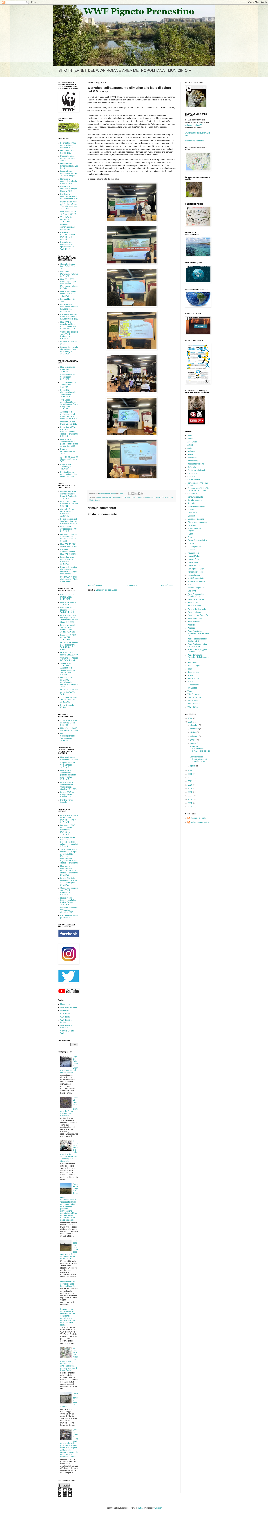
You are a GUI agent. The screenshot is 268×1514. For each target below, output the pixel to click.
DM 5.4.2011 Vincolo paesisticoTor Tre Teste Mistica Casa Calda (69, 646)
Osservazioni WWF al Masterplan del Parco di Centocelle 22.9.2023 (68, 495)
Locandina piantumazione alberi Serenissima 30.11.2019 (69, 393)
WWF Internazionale (68, 1007)
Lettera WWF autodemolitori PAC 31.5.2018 (68, 529)
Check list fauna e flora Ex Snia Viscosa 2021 (69, 266)
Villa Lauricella (194, 704)
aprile (192, 766)
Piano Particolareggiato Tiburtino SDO (197, 650)
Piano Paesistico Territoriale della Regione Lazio (198, 633)
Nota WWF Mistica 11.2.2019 (68, 603)
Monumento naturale (196, 581)
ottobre (193, 732)
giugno (193, 740)
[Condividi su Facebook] (138, 493)
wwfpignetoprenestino (200, 822)
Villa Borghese (194, 694)
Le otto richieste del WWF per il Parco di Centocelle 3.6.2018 (68, 521)
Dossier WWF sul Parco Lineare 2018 (68, 423)
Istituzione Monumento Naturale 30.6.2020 (69, 274)
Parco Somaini (155, 497)
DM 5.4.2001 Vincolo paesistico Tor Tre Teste (69, 692)
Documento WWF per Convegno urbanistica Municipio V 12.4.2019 (67, 829)
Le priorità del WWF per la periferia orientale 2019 (68, 145)
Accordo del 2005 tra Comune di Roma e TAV (69, 459)
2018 (190, 792)
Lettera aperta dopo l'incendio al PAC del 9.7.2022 (69, 504)
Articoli (190, 445)
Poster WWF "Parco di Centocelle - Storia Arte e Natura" (69, 579)
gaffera (140, 1508)
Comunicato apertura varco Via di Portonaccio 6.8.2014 (69, 335)
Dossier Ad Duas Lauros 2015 (67, 152)
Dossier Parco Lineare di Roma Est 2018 (69, 166)
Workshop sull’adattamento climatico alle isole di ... (200, 749)
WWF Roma (65, 1017)
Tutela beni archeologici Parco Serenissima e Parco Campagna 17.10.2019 (69, 404)
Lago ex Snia (193, 559)
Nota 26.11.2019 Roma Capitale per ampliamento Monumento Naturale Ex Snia (69, 283)
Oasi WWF (192, 591)
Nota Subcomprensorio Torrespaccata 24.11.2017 (67, 736)
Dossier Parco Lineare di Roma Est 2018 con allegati (69, 173)
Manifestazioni (194, 575)
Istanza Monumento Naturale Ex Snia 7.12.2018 (68, 293)
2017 (190, 796)
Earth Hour (192, 513)
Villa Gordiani (193, 701)
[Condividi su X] (135, 493)
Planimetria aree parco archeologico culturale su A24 (68, 474)
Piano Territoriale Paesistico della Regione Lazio (198, 657)
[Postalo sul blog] (132, 493)
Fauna (190, 534)
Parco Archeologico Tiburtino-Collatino (196, 595)
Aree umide (192, 442)
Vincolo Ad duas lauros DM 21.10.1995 (67, 219)
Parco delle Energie (196, 599)
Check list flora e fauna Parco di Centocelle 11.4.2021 (67, 512)
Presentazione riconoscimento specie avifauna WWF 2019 (67, 245)
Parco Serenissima (195, 618)
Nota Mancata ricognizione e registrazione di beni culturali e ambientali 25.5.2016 (69, 870)
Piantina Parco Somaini (66, 801)
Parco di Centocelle (196, 603)
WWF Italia (64, 1010)
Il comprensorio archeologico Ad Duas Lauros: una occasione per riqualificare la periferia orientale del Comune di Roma (67, 1317)
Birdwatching (193, 461)
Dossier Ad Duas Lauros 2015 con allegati (67, 158)
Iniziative (191, 550)
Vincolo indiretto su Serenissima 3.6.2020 (68, 384)
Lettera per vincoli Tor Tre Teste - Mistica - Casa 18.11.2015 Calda (67, 628)
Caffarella (192, 467)
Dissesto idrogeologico (197, 506)
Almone (191, 438)
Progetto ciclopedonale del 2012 (67, 451)
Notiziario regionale (196, 588)
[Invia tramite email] (130, 493)
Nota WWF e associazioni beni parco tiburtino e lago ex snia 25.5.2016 (69, 325)
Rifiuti (190, 669)
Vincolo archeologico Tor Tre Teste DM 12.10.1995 (69, 699)
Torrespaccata (167, 497)
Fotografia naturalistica (197, 540)
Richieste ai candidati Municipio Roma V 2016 (68, 189)
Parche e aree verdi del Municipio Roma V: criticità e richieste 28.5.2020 (69, 205)
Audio (190, 448)
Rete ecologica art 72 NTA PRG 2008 (68, 213)
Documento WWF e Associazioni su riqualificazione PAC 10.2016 (68, 537)
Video (190, 691)
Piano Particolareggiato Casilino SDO (197, 640)
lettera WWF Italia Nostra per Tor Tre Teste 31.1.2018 (68, 610)
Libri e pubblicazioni (196, 569)
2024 (190, 770)
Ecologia (191, 516)
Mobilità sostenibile (196, 578)
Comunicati (192, 494)
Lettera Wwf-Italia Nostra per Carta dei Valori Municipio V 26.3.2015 (68, 881)
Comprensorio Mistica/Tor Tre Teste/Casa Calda (198, 489)
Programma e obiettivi (194, 141)
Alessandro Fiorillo (198, 818)
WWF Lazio (65, 1014)
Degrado (191, 503)
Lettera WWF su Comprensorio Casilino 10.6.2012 (68, 794)
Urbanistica (192, 688)
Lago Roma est (194, 565)
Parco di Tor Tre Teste (197, 609)
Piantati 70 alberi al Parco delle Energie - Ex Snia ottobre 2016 (69, 316)
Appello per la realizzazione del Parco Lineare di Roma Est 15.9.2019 (69, 415)
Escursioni (192, 525)
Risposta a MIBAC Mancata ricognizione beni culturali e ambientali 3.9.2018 (69, 431)
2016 (190, 799)
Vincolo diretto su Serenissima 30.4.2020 (67, 377)
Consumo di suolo (195, 497)
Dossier (191, 509)
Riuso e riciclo (193, 672)
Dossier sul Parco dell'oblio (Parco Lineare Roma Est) (68, 1284)
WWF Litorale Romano (66, 1026)
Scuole (190, 675)
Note (190, 584)
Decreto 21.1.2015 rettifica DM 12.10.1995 (68, 637)
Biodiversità (192, 457)
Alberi (190, 435)
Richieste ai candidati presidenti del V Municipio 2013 (69, 196)
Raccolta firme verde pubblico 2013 (69, 916)
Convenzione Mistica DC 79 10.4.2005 (69, 659)
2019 (190, 788)
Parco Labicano (194, 612)
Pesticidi (191, 625)
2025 (190, 722)
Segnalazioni (193, 678)
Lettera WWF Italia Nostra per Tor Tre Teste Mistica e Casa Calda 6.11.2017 (69, 618)
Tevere (190, 681)
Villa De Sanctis (94, 500)
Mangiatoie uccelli (195, 572)
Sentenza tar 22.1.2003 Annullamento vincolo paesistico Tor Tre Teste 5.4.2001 (67, 669)
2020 (190, 785)
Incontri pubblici (144, 497)
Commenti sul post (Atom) (106, 590)
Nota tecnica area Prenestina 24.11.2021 (67, 369)
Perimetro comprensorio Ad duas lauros (67, 227)
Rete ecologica (194, 666)
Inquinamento (193, 553)
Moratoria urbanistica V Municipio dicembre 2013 (69, 910)
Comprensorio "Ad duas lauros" (125, 497)
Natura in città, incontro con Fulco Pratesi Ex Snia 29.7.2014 (68, 901)
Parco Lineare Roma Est (198, 615)
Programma (192, 663)
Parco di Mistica (194, 606)
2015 (190, 803)
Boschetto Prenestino (196, 464)
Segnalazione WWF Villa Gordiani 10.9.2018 (68, 765)
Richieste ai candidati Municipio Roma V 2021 (68, 181)
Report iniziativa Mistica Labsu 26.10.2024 (67, 597)
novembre (194, 729)
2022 (190, 778)
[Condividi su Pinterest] (141, 493)
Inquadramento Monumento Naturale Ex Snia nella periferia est (69, 307)
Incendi (191, 543)
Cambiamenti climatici (104, 497)
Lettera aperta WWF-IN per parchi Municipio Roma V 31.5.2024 (69, 818)
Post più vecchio (168, 585)
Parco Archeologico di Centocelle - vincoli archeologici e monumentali (69, 570)
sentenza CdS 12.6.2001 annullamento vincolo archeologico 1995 (69, 682)
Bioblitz (191, 454)
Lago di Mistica (194, 556)
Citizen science (194, 480)
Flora (190, 537)
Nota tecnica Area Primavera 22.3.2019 (69, 758)
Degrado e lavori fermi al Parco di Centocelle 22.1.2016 (67, 560)
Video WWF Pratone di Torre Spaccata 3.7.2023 (68, 722)
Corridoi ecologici (195, 500)
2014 (190, 807)
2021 (190, 781)
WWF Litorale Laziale (66, 1021)
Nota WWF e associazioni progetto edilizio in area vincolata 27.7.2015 (68, 774)
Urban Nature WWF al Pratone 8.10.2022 (69, 729)
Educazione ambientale (198, 522)
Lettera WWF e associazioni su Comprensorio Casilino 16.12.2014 (68, 785)
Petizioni (191, 628)
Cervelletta (192, 473)
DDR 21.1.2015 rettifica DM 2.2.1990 (69, 653)
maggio (193, 743)
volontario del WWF (193, 125)
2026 (190, 718)
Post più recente (95, 585)
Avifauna (191, 451)
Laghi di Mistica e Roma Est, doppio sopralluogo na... (198, 759)
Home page (132, 585)
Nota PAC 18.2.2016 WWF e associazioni (69, 545)
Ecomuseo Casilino (196, 519)
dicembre (194, 725)
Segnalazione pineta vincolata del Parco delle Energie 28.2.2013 (69, 350)
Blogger (158, 1508)
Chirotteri (191, 477)
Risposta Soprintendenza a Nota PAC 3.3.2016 (68, 551)
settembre (194, 736)
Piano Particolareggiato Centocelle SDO (197, 645)
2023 (190, 774)
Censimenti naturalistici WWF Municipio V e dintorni (67, 235)
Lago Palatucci (194, 562)
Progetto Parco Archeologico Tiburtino (66, 466)
